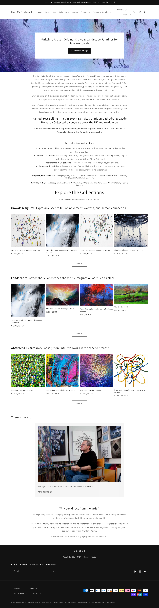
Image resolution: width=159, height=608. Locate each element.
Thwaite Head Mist (121, 307)
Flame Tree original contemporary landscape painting (96, 310)
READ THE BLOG (45, 492)
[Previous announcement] (12, 2)
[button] (64, 12)
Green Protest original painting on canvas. (95, 250)
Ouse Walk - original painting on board (60, 309)
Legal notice (111, 602)
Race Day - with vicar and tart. (22, 390)
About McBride (69, 557)
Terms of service (70, 602)
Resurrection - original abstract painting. (60, 390)
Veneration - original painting (91, 390)
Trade (94, 557)
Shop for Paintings (79, 50)
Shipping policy (83, 602)
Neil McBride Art (21, 602)
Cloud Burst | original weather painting (128, 250)
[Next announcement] (147, 2)
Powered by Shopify (33, 602)
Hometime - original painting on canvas (25, 250)
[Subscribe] (53, 571)
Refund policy (46, 602)
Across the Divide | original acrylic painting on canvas (61, 251)
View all (79, 263)
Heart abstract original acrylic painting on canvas (129, 391)
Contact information (97, 602)
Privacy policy (58, 602)
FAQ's (79, 557)
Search (86, 557)
